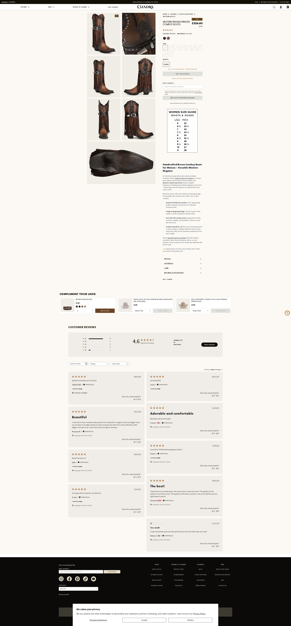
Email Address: (64, 569)
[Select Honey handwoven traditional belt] (82, 306)
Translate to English (80, 393)
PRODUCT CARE (178, 569)
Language (62, 585)
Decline (190, 620)
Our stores (284, 2)
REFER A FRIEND (200, 585)
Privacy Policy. (199, 613)
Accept (144, 620)
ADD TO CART (104, 311)
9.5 (165, 54)
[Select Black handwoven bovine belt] (79, 306)
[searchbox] (76, 363)
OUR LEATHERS (178, 580)
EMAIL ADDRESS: (168, 83)
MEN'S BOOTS (156, 569)
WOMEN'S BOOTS (157, 575)
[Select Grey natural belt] (85, 306)
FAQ (256, 2)
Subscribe (112, 572)
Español (12, 2)
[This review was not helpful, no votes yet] (138, 399)
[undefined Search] (274, 7)
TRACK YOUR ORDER (222, 569)
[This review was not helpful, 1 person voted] (138, 477)
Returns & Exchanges (269, 2)
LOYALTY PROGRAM (201, 575)
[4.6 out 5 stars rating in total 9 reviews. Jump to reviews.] (168, 30)
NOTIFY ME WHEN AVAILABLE (184, 98)
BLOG (200, 569)
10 (171, 54)
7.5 (182, 47)
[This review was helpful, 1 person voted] (134, 442)
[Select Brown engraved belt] (77, 306)
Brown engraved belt (84, 299)
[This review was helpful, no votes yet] (134, 399)
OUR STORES (201, 580)
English (5, 2)
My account (64, 595)
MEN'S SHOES (156, 580)
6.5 (171, 47)
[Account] (281, 7)
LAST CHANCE (113, 7)
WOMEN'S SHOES (157, 585)
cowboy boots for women (184, 178)
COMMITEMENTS (178, 575)
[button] (25, 7)
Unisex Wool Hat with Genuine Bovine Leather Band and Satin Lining (153, 300)
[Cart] (287, 6)
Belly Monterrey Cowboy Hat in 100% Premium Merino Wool (209, 300)
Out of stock (182, 74)
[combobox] (99, 364)
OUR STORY (178, 585)
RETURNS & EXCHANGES (222, 575)
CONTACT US (222, 585)
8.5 (194, 47)
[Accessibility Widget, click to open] (287, 313)
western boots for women (177, 238)
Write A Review (209, 345)
